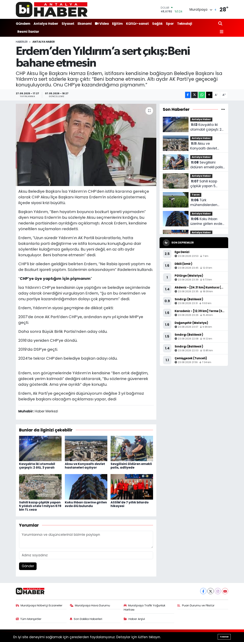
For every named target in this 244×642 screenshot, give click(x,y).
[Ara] (220, 24)
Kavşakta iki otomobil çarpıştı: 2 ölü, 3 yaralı (37, 466)
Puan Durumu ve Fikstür (198, 605)
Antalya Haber (46, 23)
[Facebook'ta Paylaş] (187, 95)
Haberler (22, 42)
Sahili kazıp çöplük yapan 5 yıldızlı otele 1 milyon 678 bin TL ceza (40, 506)
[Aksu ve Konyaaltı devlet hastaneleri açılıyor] (86, 448)
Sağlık (157, 23)
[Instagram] (218, 591)
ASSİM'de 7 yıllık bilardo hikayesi (130, 504)
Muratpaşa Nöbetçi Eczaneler (41, 605)
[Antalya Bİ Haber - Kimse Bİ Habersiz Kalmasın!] (51, 9)
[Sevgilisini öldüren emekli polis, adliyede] (132, 448)
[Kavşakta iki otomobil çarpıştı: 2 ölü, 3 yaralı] (40, 448)
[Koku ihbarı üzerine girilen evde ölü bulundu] (86, 486)
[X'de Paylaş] (194, 95)
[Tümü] (223, 109)
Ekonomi (85, 23)
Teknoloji (184, 23)
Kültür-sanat (137, 23)
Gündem (23, 23)
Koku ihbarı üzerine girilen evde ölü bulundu (86, 504)
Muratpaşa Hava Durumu (92, 605)
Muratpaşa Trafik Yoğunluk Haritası (144, 607)
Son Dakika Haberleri (88, 619)
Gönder (28, 566)
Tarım (196, 194)
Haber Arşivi (136, 619)
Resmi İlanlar (28, 31)
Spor (170, 23)
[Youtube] (225, 591)
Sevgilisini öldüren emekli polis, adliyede (131, 466)
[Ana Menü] (221, 32)
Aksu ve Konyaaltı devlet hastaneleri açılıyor (85, 466)
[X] (210, 591)
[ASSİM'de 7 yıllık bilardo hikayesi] (132, 486)
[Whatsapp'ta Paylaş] (201, 95)
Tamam (224, 636)
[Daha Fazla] (209, 95)
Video (104, 23)
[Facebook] (203, 591)
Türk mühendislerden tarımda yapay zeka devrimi (207, 203)
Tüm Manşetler (30, 619)
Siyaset (68, 23)
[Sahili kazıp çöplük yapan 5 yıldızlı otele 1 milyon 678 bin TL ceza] (40, 486)
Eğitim (117, 23)
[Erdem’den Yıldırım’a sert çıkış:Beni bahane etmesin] (86, 145)
